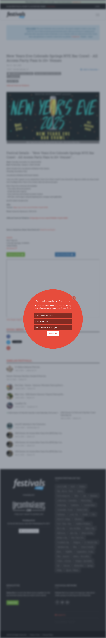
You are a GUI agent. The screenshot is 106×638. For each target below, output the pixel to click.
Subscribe (53, 333)
